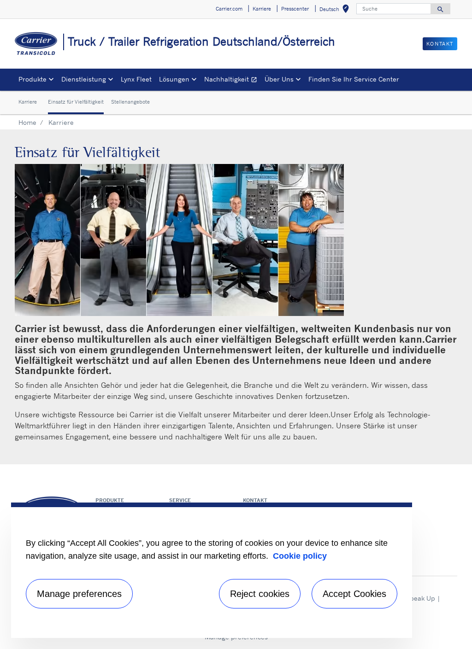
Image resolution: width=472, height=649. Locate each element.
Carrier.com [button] (229, 9)
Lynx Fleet (136, 79)
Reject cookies (259, 594)
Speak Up (420, 598)
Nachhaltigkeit (232, 80)
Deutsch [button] (336, 10)
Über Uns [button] (279, 79)
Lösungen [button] (174, 79)
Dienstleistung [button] (83, 79)
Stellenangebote (130, 102)
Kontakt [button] (440, 44)
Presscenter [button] (295, 9)
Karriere (27, 102)
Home (27, 122)
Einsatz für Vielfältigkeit (76, 102)
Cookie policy (300, 556)
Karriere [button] (262, 9)
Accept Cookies (354, 594)
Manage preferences (79, 594)
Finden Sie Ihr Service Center (353, 79)
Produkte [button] (32, 79)
